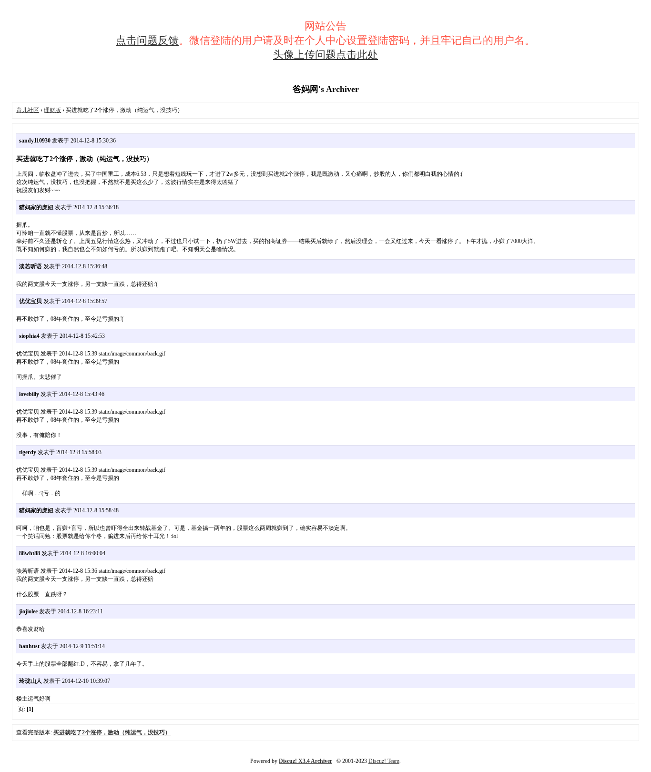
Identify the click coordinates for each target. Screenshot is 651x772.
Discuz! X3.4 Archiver (305, 761)
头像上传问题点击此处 (325, 55)
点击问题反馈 (147, 40)
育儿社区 (27, 110)
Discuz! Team (383, 761)
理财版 (52, 110)
